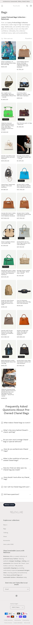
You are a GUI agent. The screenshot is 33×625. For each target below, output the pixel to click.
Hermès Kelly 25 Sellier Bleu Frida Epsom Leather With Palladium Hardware (24, 186)
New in (5, 525)
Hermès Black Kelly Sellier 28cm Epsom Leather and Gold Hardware (24, 362)
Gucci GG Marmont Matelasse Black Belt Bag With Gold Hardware (24, 302)
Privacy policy (26, 620)
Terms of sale (27, 622)
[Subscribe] (28, 589)
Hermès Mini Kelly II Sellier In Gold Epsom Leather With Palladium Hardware (8, 215)
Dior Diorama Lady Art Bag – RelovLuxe (24, 124)
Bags (4, 528)
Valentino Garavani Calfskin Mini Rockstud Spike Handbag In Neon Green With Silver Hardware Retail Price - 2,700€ (7, 127)
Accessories (6, 540)
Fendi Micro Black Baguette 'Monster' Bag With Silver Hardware (23, 94)
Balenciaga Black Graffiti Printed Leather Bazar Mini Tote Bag (8, 362)
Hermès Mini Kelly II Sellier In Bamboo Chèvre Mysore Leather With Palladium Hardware (8, 272)
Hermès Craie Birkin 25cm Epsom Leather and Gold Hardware (8, 157)
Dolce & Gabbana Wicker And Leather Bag (8, 242)
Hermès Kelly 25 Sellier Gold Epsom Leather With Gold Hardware (24, 215)
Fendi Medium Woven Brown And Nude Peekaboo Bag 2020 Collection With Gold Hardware (23, 64)
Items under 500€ (8, 544)
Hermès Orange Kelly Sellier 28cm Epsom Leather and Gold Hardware (22, 332)
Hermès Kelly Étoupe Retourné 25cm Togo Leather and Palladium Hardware (7, 332)
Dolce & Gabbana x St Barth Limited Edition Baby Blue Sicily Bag (8, 63)
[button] (2, 6)
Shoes (5, 536)
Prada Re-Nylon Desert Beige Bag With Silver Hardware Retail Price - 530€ (7, 302)
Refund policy (18, 620)
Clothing (5, 532)
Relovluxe (10, 620)
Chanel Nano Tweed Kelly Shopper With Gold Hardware (8, 186)
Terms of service (8, 622)
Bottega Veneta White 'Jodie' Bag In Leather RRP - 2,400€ (24, 157)
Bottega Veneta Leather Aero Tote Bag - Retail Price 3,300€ (23, 272)
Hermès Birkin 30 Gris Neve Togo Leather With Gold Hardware (23, 243)
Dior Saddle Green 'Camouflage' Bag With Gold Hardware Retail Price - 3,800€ (8, 95)
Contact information (18, 622)
